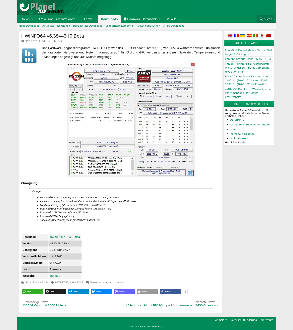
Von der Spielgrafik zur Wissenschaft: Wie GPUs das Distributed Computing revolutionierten (247, 67)
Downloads (109, 19)
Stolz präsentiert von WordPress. (146, 326)
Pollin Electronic (239, 138)
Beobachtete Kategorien (119, 25)
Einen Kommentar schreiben (107, 282)
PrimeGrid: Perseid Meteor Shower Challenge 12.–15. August (248, 52)
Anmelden (221, 320)
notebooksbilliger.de (242, 134)
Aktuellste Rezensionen (56, 25)
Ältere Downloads (173, 25)
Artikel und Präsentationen (56, 19)
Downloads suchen (149, 25)
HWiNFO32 (61, 282)
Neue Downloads (29, 25)
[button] (32, 19)
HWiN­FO (55, 276)
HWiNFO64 (76, 282)
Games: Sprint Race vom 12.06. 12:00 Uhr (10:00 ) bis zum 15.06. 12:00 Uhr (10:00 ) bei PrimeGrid (247, 80)
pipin (60, 41)
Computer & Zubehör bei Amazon (250, 124)
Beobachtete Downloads (87, 25)
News (25, 19)
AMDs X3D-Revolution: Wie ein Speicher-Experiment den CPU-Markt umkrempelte (248, 93)
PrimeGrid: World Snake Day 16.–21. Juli (248, 59)
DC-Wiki (171, 19)
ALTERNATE (237, 119)
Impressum (266, 320)
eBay (233, 129)
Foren (88, 19)
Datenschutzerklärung (243, 320)
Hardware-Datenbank (142, 19)
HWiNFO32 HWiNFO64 (65, 237)
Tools (45, 282)
